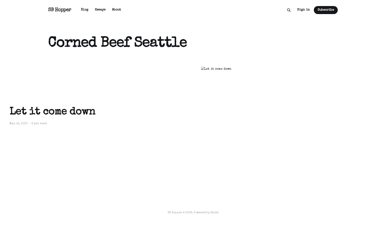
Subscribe (326, 10)
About (116, 9)
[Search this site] (289, 10)
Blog (84, 9)
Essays (100, 9)
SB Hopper (59, 10)
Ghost (214, 212)
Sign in (303, 9)
